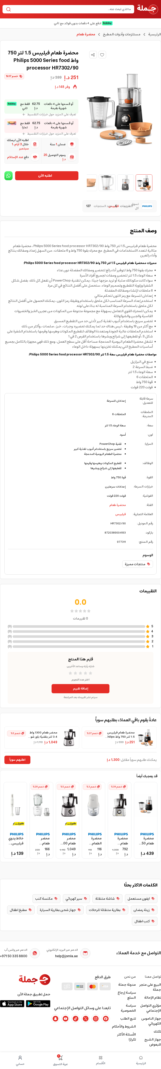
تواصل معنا (153, 976)
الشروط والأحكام (124, 1026)
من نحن (130, 976)
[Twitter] (85, 1018)
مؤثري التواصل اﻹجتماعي (150, 1008)
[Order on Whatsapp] (8, 175)
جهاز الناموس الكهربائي (151, 1021)
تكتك (157, 1031)
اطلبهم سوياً (17, 759)
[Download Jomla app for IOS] (12, 1003)
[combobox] (72, 9)
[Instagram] (96, 1018)
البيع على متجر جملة (150, 987)
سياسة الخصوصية (128, 1008)
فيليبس (120, 514)
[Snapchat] (55, 1018)
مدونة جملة (127, 984)
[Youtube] (65, 1018)
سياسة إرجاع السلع (127, 995)
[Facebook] (106, 1018)
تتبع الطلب (128, 1018)
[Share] (93, 55)
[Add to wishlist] (102, 54)
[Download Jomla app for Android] (38, 1003)
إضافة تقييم (80, 688)
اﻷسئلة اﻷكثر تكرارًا (126, 1037)
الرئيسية (154, 34)
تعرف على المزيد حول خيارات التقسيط (51, 114)
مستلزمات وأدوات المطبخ (121, 34)
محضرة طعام (117, 505)
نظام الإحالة (152, 997)
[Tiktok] (75, 1018)
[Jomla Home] (147, 9)
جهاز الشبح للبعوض (152, 1042)
